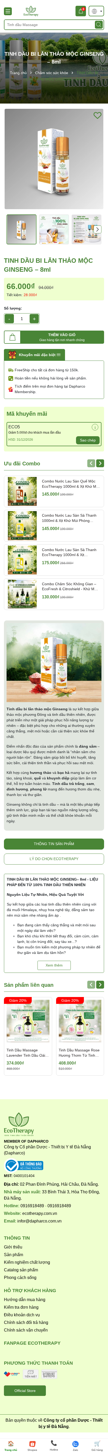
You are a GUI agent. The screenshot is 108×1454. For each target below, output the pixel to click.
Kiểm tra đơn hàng (21, 1307)
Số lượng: (13, 308)
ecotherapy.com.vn (39, 1213)
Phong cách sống (20, 1277)
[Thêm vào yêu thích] (97, 115)
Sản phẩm (13, 1254)
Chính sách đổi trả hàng (26, 1322)
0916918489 (32, 1206)
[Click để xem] (54, 159)
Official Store (25, 1391)
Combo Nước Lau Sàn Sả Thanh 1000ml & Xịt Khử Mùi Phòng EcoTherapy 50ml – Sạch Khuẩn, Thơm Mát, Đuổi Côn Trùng (69, 518)
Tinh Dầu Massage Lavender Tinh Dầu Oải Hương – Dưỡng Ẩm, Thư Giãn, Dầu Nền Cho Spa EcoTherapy (28, 1053)
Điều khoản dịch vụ (22, 1315)
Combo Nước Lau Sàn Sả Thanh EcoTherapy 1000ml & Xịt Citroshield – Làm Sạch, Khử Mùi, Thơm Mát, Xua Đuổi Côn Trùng (70, 553)
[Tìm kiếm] (99, 25)
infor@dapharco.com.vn (39, 1221)
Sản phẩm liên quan (28, 985)
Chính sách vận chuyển (26, 1330)
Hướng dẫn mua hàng (24, 1299)
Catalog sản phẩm (21, 1270)
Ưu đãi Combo (22, 463)
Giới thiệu (13, 1247)
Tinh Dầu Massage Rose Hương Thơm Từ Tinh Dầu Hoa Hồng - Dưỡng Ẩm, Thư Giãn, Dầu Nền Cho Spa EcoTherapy (79, 1053)
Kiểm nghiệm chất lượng (27, 1262)
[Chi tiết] (95, 427)
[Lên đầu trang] (96, 1427)
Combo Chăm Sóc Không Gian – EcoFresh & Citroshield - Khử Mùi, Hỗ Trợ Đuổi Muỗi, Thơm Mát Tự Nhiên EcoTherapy (70, 587)
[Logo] (54, 11)
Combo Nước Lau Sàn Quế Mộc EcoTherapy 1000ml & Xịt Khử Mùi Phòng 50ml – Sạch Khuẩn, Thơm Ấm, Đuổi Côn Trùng (70, 484)
